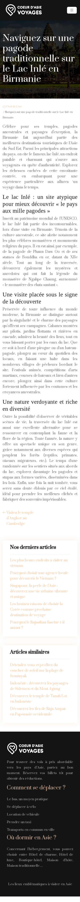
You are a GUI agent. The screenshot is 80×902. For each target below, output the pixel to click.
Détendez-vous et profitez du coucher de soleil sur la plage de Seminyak (36, 670)
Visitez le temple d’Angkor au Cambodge (19, 518)
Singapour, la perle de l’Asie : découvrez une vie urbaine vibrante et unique (39, 591)
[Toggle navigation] (72, 10)
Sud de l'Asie (14, 106)
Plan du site (40, 899)
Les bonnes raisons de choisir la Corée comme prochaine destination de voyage (36, 609)
